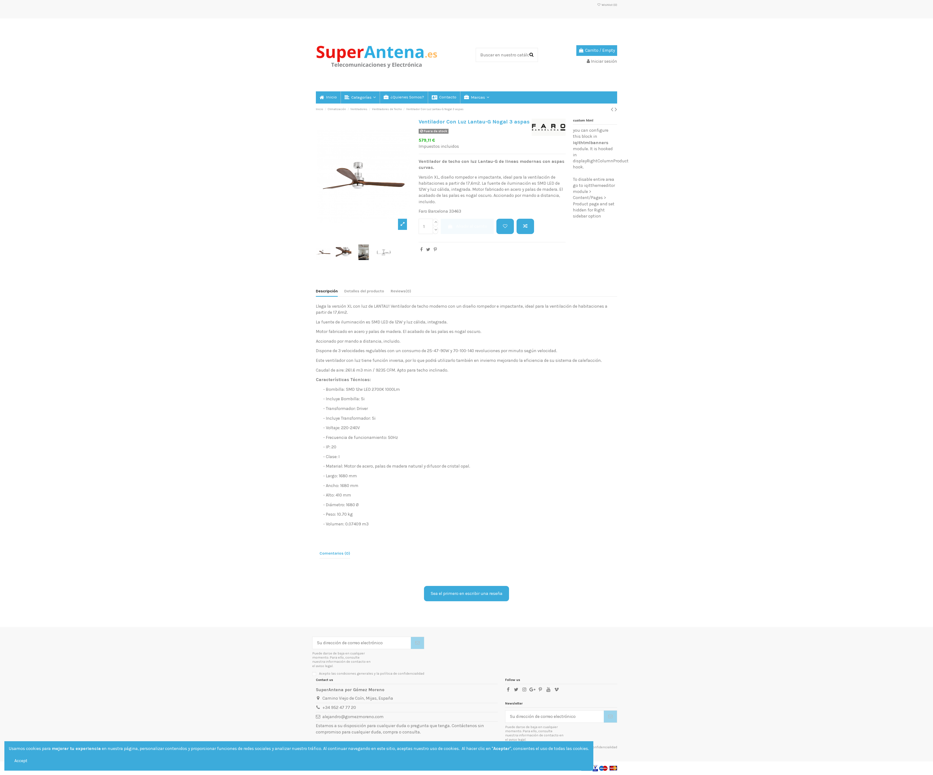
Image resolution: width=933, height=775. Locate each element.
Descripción (327, 291)
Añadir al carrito (471, 226)
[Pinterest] (435, 249)
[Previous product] (613, 109)
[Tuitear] (428, 249)
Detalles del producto (364, 291)
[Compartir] (421, 249)
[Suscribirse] (417, 643)
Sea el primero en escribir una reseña (466, 593)
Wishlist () (609, 5)
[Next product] (616, 109)
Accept (20, 760)
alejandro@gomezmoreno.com (353, 716)
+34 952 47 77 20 (339, 707)
